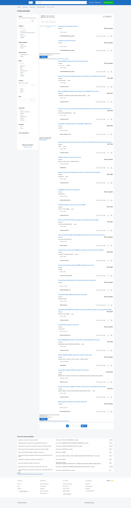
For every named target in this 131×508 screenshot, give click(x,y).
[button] (108, 36)
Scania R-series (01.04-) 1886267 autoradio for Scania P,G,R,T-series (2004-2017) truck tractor (82, 386)
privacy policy (57, 58)
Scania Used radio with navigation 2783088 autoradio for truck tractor (76, 265)
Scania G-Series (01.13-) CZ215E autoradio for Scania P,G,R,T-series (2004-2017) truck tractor (82, 76)
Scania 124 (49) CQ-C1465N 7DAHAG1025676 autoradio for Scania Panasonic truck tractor (81, 235)
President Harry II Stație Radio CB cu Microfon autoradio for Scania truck (77, 280)
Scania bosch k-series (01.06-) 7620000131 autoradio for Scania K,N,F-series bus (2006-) (81, 250)
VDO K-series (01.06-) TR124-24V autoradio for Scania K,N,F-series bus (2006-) (78, 219)
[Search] (37, 2)
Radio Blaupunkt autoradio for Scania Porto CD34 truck (72, 401)
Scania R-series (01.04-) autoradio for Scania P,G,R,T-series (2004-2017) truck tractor (35, 456)
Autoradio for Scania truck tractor (67, 40)
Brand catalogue (43, 493)
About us (19, 483)
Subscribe (43, 56)
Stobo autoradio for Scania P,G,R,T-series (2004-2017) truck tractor (32, 443)
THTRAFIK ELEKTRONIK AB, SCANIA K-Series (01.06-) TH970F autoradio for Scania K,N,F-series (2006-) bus (86, 309)
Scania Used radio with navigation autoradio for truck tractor (31, 452)
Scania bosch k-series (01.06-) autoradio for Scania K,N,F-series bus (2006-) (34, 446)
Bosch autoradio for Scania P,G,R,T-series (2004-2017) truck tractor (32, 466)
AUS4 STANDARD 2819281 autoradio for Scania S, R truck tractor (75, 355)
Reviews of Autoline (44, 490)
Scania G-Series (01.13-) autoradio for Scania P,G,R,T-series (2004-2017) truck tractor (35, 470)
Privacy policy (43, 486)
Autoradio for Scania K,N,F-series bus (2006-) (28, 440)
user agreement (65, 58)
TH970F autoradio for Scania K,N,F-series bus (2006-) (72, 204)
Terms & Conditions (44, 483)
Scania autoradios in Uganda (23, 474)
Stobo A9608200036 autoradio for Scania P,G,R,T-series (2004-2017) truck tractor (79, 339)
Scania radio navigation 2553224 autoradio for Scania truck (73, 370)
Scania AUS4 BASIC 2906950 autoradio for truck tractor (72, 294)
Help (18, 486)
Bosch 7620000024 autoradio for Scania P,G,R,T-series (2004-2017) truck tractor (78, 91)
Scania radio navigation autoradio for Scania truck (29, 463)
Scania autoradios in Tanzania (36, 474)
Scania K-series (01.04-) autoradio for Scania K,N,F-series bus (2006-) (33, 449)
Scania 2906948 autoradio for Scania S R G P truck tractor (73, 61)
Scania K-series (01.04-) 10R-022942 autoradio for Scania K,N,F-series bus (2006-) (79, 172)
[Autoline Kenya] (22, 2)
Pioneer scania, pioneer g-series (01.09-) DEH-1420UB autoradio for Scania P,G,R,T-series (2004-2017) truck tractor (87, 108)
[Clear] (36, 19)
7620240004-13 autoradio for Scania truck (69, 189)
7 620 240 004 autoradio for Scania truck (68, 324)
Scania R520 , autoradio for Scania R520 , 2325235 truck (30, 459)
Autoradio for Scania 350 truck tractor (68, 26)
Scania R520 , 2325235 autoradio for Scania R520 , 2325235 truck (75, 123)
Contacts (19, 488)
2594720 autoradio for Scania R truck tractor (69, 157)
